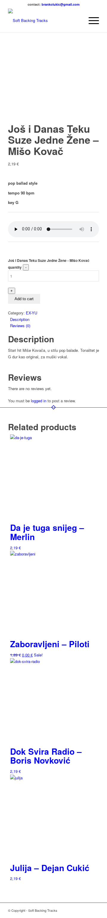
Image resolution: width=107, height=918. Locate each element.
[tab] (54, 319)
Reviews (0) (20, 325)
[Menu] (91, 20)
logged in (38, 400)
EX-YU (31, 313)
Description (19, 319)
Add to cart (24, 299)
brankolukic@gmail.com (61, 4)
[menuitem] (77, 20)
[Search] (77, 20)
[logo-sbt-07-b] (44, 20)
